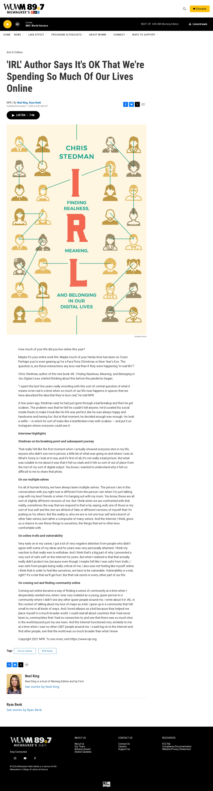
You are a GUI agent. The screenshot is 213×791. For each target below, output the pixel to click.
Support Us (124, 749)
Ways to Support (143, 34)
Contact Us (124, 744)
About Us (79, 744)
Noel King (22, 102)
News (17, 34)
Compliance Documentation (177, 746)
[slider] (22, 24)
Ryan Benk (35, 102)
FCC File (166, 744)
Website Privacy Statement (176, 749)
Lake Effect (36, 34)
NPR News (47, 651)
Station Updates (83, 752)
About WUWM (97, 34)
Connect (119, 34)
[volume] (17, 24)
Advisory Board (83, 749)
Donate (201, 9)
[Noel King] (14, 684)
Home (7, 34)
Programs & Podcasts (66, 34)
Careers (122, 746)
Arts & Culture (15, 52)
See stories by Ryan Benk (24, 710)
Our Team (80, 746)
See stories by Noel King (42, 687)
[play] (7, 24)
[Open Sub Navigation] (23, 34)
